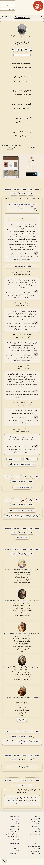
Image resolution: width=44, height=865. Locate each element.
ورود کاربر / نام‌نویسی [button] (23, 17)
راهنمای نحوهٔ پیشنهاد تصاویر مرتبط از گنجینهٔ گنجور (23, 516)
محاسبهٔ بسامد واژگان (23, 487)
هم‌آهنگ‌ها (8, 189)
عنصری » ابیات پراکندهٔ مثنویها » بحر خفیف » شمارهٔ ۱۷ (22, 569)
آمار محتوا (35, 854)
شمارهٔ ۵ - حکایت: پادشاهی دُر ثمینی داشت (11, 146)
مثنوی (18, 207)
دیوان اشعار (21, 36)
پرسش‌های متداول (33, 846)
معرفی (36, 844)
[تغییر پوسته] (4, 861)
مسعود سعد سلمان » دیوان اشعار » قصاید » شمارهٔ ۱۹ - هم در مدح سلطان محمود (22, 601)
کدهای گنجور (13, 816)
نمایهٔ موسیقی (34, 826)
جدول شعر (35, 821)
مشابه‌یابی (35, 832)
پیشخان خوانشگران (11, 834)
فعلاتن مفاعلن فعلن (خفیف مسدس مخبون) (18, 204)
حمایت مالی (34, 851)
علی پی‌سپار (19, 209)
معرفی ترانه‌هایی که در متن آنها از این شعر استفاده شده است (22, 741)
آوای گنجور (14, 832)
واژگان (30, 189)
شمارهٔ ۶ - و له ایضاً (22, 42)
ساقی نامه (13, 36)
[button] (42, 17)
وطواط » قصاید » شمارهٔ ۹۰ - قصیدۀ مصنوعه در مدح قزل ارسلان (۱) (22, 698)
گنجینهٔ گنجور (13, 826)
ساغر (15, 821)
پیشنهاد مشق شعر (22, 538)
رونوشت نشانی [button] (15, 459)
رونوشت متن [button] (31, 459)
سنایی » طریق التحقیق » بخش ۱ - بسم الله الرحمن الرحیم (22, 667)
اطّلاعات (37, 189)
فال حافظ (35, 824)
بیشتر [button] (23, 720)
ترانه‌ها (30, 194)
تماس (15, 851)
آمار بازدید (14, 846)
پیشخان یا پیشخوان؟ (11, 837)
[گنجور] (38, 5)
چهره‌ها (36, 849)
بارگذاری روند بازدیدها (22, 767)
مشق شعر (16, 189)
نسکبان (15, 839)
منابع (15, 848)
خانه (36, 816)
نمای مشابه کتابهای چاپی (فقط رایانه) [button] (23, 464)
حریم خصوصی (13, 853)
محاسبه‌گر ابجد (13, 829)
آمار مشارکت (13, 843)
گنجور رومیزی (13, 819)
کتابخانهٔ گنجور (13, 824)
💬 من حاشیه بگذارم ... (16, 791)
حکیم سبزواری (30, 36)
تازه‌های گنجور (34, 834)
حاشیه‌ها (14, 194)
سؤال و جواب (33, 147)
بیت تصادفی (34, 819)
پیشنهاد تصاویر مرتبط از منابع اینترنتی (23, 510)
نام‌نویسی (14, 798)
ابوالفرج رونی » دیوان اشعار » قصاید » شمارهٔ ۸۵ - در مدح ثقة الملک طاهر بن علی (22, 634)
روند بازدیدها (22, 194)
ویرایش (18, 259)
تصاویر (24, 189)
